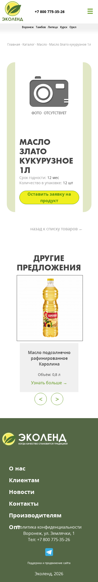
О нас (17, 468)
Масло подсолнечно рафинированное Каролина (49, 358)
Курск (63, 27)
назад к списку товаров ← (56, 229)
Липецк (53, 27)
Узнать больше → (49, 383)
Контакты (24, 503)
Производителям (35, 515)
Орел (73, 27)
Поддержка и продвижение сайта (49, 563)
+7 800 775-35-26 (50, 11)
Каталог (28, 44)
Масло (42, 44)
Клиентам (24, 480)
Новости (21, 492)
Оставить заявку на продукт (49, 197)
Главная (13, 44)
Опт (14, 527)
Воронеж (28, 27)
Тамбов (41, 27)
